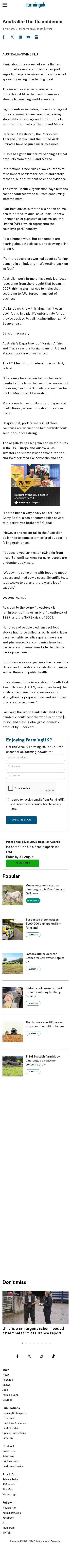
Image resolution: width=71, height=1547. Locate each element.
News (48, 29)
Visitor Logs (9, 1494)
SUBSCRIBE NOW (21, 820)
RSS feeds (8, 1484)
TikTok (6, 1533)
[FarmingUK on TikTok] (53, 1356)
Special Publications (14, 1433)
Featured (7, 1380)
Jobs (5, 1390)
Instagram (8, 1528)
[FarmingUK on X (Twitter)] (29, 1356)
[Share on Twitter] (14, 37)
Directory (7, 1438)
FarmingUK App (11, 1513)
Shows (6, 1385)
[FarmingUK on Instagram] (41, 1356)
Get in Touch (9, 1451)
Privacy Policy (10, 1479)
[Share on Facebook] (6, 37)
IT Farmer (8, 1418)
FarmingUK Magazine (14, 1413)
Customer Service (13, 1466)
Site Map (7, 1489)
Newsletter (9, 1508)
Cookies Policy (11, 1461)
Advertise (8, 1456)
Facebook (8, 1518)
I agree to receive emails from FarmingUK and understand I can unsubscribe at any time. (37, 804)
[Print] (38, 37)
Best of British (10, 1428)
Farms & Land (10, 1395)
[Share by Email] (30, 37)
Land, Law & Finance (14, 1423)
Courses (7, 1400)
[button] (21, 1343)
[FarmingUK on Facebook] (17, 1356)
